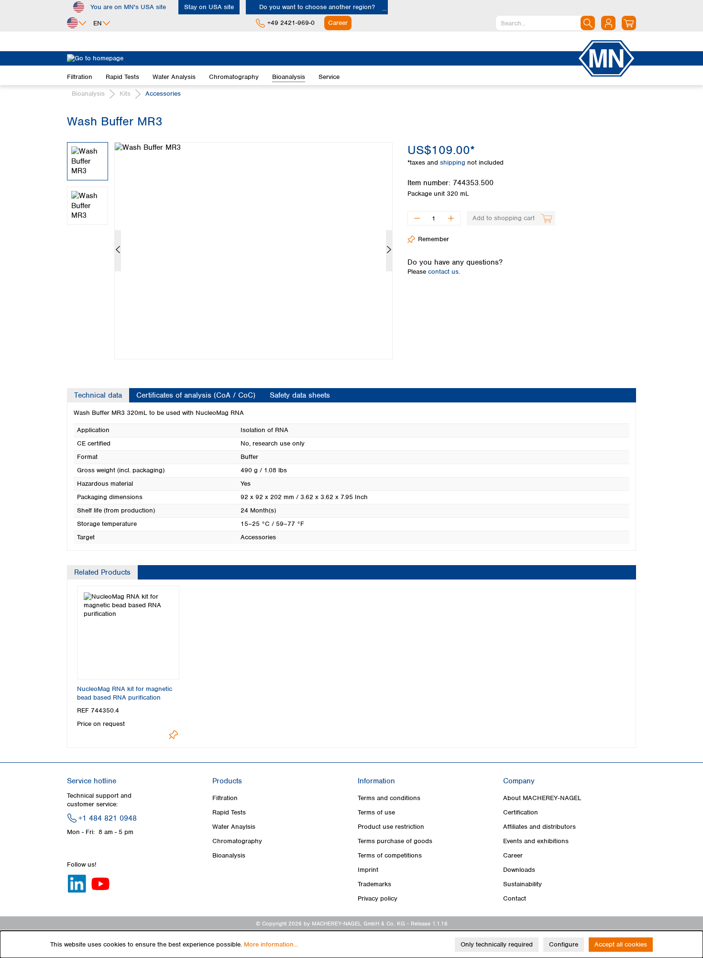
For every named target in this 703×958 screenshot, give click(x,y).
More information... (271, 944)
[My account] (608, 23)
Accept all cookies (620, 944)
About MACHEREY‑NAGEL (542, 798)
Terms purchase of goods (395, 841)
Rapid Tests (229, 812)
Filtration (225, 798)
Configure (563, 944)
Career (513, 855)
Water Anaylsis (233, 827)
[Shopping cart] (629, 23)
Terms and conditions (389, 798)
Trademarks (374, 884)
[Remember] (173, 735)
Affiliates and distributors (539, 827)
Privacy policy (377, 898)
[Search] (588, 23)
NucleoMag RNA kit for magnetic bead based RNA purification (124, 693)
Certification (520, 812)
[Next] (389, 250)
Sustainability (522, 884)
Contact (514, 898)
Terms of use (376, 812)
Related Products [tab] (102, 572)
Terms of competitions (390, 855)
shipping (453, 162)
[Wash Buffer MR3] (253, 251)
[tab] (98, 395)
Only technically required (497, 944)
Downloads (519, 870)
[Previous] (118, 250)
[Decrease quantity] (416, 218)
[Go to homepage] (322, 58)
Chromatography (237, 841)
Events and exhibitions (536, 841)
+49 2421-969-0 (291, 23)
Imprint (368, 870)
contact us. (444, 271)
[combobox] (545, 23)
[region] (230, 243)
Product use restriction (391, 827)
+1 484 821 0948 (107, 818)
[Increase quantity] (451, 218)
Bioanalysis (228, 855)
